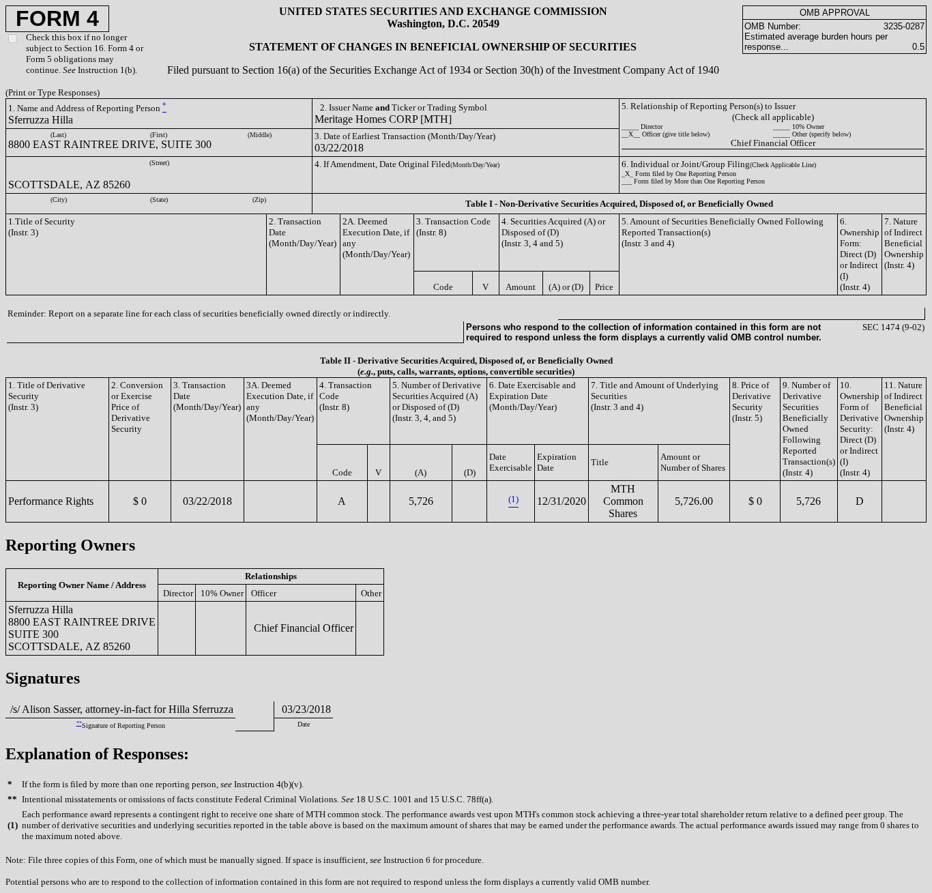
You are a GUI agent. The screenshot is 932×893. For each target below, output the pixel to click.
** (79, 723)
